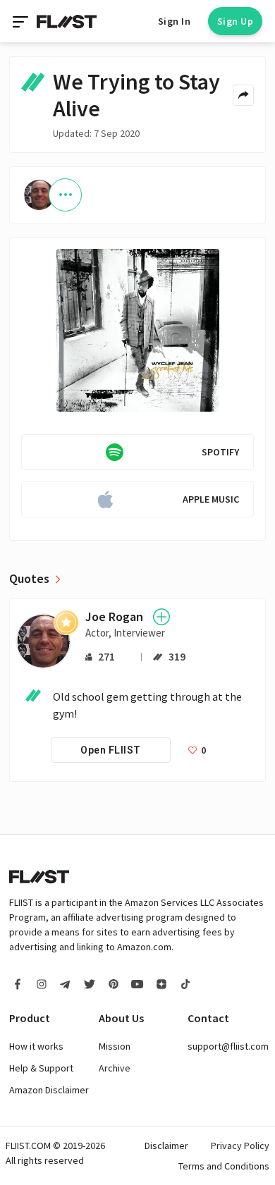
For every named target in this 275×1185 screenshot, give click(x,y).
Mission (114, 1046)
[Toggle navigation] (22, 21)
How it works (36, 1046)
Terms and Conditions (223, 1166)
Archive (114, 1068)
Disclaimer (166, 1145)
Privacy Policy (240, 1145)
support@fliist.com (228, 1046)
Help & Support (41, 1068)
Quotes (29, 579)
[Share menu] (243, 95)
